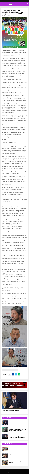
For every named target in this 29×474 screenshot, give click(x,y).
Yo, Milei (11, 454)
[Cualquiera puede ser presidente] (5, 449)
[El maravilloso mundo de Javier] (14, 400)
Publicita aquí (17, 472)
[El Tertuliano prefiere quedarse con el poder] (5, 462)
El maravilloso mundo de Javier (10, 410)
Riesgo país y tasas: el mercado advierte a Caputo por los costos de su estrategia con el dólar (18, 429)
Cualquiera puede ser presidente (17, 447)
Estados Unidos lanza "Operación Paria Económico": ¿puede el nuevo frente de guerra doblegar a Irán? (17, 436)
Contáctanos (10, 472)
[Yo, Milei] (5, 455)
